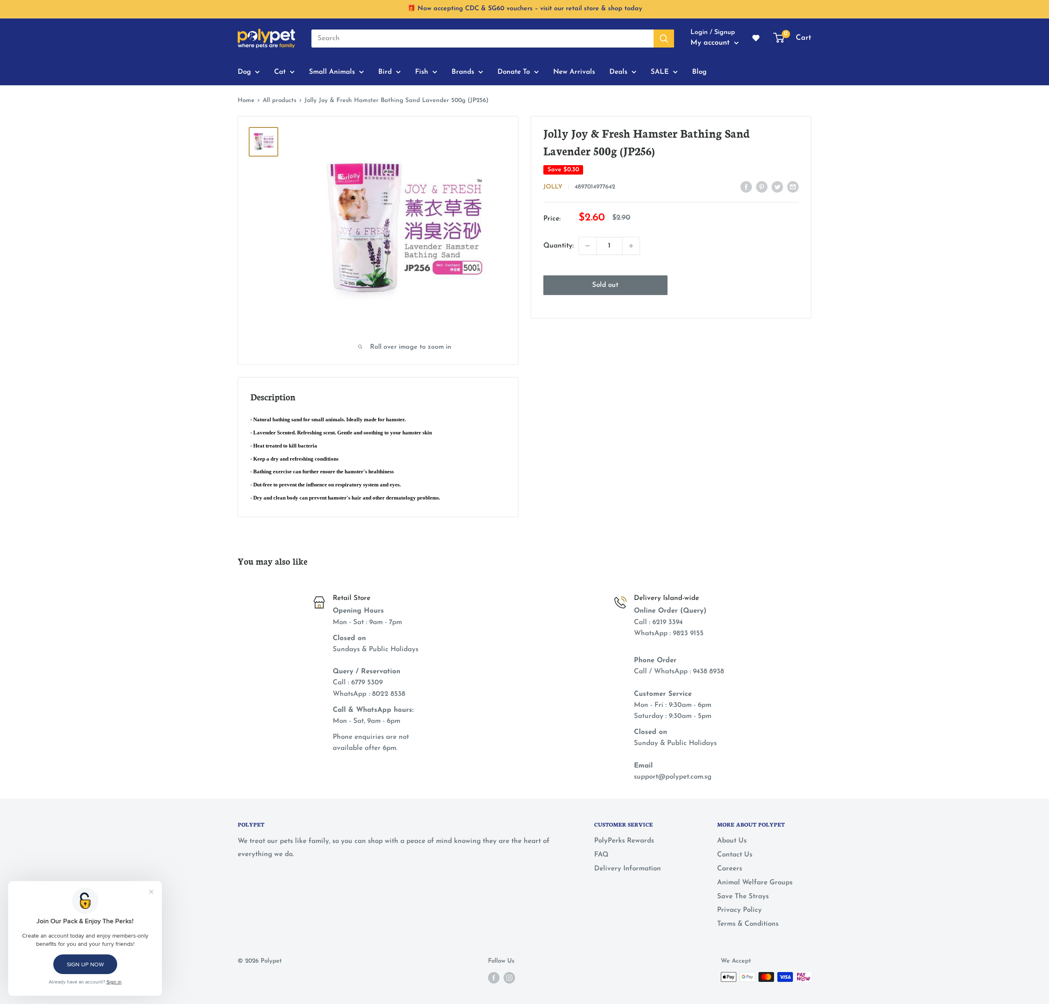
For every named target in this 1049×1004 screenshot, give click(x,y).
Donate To (513, 71)
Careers (729, 868)
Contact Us (734, 854)
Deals (618, 71)
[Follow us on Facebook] (494, 978)
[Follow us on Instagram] (509, 978)
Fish (421, 71)
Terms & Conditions (748, 923)
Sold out (605, 285)
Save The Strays (743, 896)
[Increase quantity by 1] (631, 245)
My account (711, 43)
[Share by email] (793, 186)
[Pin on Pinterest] (761, 186)
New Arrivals (574, 71)
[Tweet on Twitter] (777, 186)
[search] (482, 39)
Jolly (553, 187)
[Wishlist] (756, 38)
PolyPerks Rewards (624, 840)
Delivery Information (627, 868)
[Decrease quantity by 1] (587, 245)
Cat (280, 71)
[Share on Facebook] (746, 186)
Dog (244, 71)
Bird (385, 71)
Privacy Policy (739, 909)
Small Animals (332, 71)
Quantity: (558, 245)
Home (246, 101)
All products (279, 101)
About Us (732, 840)
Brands (463, 71)
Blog (699, 71)
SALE (660, 71)
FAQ (601, 854)
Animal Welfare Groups (754, 882)
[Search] (664, 39)
